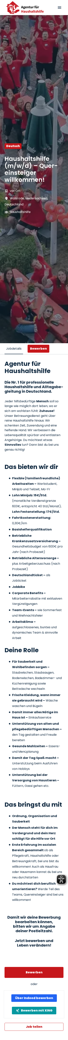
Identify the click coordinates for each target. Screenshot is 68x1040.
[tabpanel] (34, 695)
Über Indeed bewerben (34, 998)
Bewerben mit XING (37, 1010)
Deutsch (13, 146)
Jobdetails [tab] (14, 348)
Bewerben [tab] (38, 348)
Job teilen (34, 1027)
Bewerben (34, 972)
